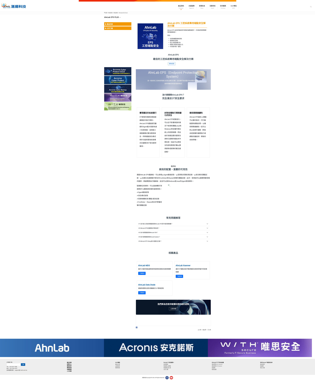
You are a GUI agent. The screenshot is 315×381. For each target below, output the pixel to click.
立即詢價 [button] (173, 309)
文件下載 (110, 28)
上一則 (199, 329)
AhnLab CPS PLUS (123, 12)
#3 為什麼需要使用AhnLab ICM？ (148, 232)
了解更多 (142, 273)
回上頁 (204, 329)
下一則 (209, 329)
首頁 (106, 12)
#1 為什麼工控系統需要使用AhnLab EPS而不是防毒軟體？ (155, 224)
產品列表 (110, 24)
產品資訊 (110, 12)
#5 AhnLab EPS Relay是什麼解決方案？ (150, 241)
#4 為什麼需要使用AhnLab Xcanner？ (149, 237)
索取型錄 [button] (171, 63)
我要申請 (117, 367)
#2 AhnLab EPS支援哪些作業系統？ (148, 228)
